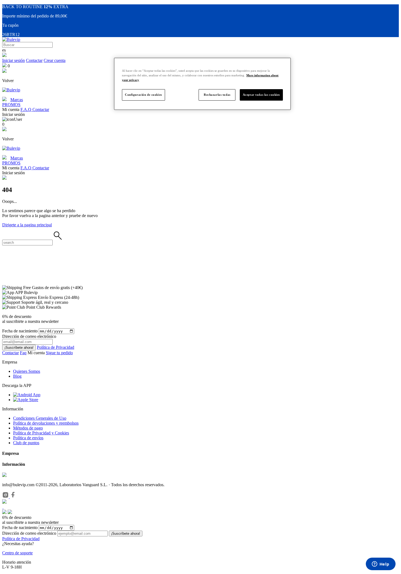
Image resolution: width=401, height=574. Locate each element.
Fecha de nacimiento (20, 331)
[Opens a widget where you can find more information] (381, 564)
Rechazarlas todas (217, 94)
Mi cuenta (37, 352)
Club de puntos (26, 442)
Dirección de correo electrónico (29, 533)
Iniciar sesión (13, 60)
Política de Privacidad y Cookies (41, 433)
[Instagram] (6, 496)
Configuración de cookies (143, 94)
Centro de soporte (17, 553)
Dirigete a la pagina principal (27, 225)
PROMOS (11, 104)
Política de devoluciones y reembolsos (46, 423)
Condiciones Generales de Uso (39, 418)
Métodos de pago (28, 428)
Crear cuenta (54, 60)
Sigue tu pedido (59, 352)
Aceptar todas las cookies (261, 94)
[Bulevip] (11, 39)
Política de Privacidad (55, 347)
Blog (17, 376)
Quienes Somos (26, 371)
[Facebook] (13, 496)
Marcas (16, 99)
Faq (23, 352)
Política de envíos (28, 437)
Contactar (34, 60)
